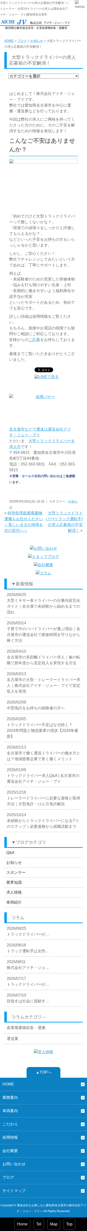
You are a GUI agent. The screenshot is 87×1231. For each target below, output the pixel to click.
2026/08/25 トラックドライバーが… (28, 931)
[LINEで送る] (47, 377)
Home (22, 1224)
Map (54, 1224)
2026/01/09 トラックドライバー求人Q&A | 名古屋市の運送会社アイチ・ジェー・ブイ (43, 775)
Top (69, 1224)
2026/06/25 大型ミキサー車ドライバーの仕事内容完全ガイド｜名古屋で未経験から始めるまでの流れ (43, 603)
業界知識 (14, 882)
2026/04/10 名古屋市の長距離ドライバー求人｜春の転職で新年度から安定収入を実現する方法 (43, 657)
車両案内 (10, 1111)
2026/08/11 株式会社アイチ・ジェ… (28, 965)
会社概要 (10, 1151)
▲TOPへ (43, 1072)
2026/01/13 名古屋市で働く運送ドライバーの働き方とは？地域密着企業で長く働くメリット (43, 753)
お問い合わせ (14, 1164)
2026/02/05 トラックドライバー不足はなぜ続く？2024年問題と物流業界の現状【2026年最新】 (42, 727)
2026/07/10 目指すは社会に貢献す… (28, 998)
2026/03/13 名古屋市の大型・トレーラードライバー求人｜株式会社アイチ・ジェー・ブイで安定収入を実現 (43, 682)
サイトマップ (14, 1191)
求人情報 (14, 892)
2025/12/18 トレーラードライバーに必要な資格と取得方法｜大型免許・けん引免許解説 (43, 798)
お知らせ (36, 41)
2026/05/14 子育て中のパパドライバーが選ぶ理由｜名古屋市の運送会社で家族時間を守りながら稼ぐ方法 (43, 632)
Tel (38, 1224)
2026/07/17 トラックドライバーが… (28, 981)
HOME (9, 41)
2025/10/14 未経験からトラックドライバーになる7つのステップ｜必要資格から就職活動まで (43, 820)
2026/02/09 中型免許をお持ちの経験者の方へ (36, 705)
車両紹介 (14, 902)
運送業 (12, 1039)
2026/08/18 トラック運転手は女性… (28, 948)
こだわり (10, 1124)
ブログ (22, 41)
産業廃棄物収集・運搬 (26, 1028)
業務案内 (10, 1097)
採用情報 (10, 1137)
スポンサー (16, 872)
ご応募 (34, 340)
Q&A (10, 853)
